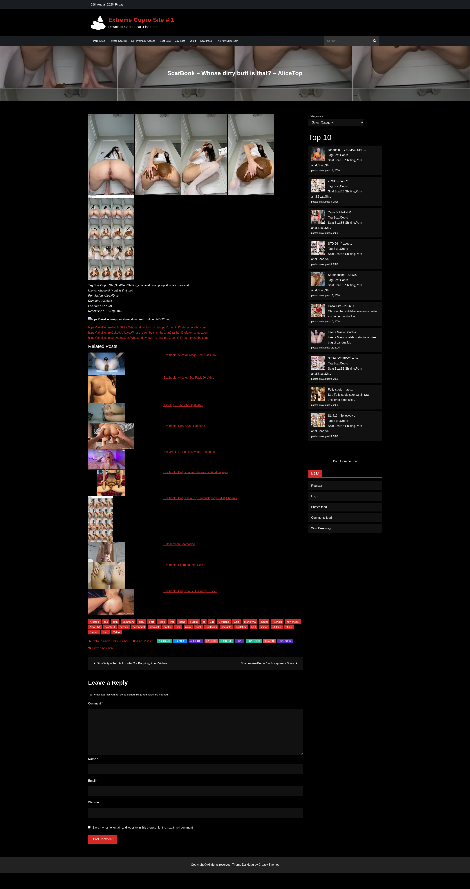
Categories (315, 116)
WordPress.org (321, 528)
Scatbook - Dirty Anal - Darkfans (184, 425)
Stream (94, 632)
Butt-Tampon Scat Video (179, 544)
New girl (277, 621)
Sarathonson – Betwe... (343, 274)
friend (182, 621)
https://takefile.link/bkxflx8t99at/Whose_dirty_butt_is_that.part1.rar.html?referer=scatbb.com (147, 327)
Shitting (276, 626)
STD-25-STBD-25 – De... (344, 358)
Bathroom (128, 621)
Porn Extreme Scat (345, 461)
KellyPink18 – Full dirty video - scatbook (189, 451)
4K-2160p (180, 641)
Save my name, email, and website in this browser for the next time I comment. (143, 827)
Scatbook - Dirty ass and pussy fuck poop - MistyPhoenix (200, 498)
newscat (154, 626)
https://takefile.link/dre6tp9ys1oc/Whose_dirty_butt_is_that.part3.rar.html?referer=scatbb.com (148, 337)
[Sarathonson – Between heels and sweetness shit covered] (318, 279)
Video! (116, 632)
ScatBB (269, 641)
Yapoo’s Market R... (340, 212)
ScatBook (211, 626)
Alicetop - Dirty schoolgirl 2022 (183, 405)
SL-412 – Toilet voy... (341, 415)
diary (141, 621)
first (172, 621)
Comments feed (321, 517)
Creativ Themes (268, 864)
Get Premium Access (143, 40)
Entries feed (319, 507)
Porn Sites (99, 40)
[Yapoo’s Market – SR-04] (318, 217)
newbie (124, 626)
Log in (315, 496)
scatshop (241, 626)
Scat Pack (206, 40)
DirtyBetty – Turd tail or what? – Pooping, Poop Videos (132, 663)
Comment (95, 703)
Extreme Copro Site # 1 (141, 20)
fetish (162, 621)
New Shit (95, 626)
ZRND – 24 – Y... (339, 181)
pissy (188, 626)
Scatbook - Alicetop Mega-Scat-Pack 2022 (190, 355)
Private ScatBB (118, 40)
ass (106, 621)
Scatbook (285, 641)
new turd (110, 626)
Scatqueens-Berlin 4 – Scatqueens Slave (267, 663)
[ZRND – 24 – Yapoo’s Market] (318, 185)
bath (115, 621)
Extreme (226, 641)
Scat (198, 626)
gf (204, 621)
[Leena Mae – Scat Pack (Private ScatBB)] (318, 337)
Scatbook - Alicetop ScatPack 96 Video (188, 377)
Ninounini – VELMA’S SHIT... (347, 149)
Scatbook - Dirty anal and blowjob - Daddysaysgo (195, 472)
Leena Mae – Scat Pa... (343, 332)
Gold (236, 621)
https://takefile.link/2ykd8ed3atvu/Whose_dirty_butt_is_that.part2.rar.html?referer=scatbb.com (148, 332)
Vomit (192, 40)
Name (93, 759)
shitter (264, 626)
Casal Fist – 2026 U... (342, 306)
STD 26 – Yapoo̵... (340, 243)
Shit (253, 626)
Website (93, 802)
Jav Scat (180, 40)
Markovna (250, 621)
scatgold (226, 626)
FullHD (194, 621)
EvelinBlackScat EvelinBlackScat (110, 640)
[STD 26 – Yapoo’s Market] (318, 248)
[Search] (374, 41)
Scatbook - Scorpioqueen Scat (183, 564)
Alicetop (94, 621)
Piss (178, 626)
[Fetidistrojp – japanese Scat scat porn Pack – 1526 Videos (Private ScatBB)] (318, 394)
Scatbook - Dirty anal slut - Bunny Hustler (190, 591)
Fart (151, 621)
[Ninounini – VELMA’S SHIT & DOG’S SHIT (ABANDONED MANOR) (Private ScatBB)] (318, 154)
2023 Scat (164, 641)
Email (92, 780)
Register (316, 485)
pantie (167, 626)
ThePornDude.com (227, 40)
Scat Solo (165, 40)
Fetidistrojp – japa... (340, 389)
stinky (289, 626)
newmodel (139, 626)
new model (293, 621)
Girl (212, 621)
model (264, 621)
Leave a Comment (102, 647)
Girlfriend (223, 621)
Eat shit (211, 641)
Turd (105, 632)
